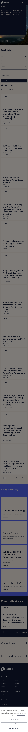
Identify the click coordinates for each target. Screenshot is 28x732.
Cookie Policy (21, 715)
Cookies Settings (14, 719)
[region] (14, 719)
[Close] (25, 708)
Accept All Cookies (14, 728)
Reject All (14, 724)
